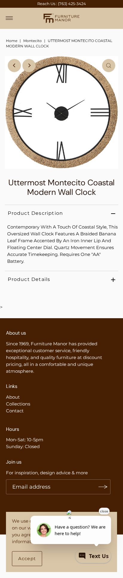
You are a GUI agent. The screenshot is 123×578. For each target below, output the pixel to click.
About (13, 397)
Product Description (35, 213)
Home (11, 40)
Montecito (32, 40)
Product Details (29, 279)
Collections (18, 404)
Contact (15, 411)
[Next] (29, 65)
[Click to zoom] (108, 65)
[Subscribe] (103, 486)
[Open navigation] (9, 18)
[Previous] (14, 65)
